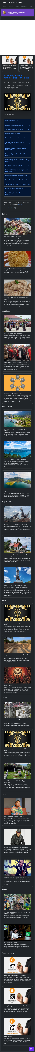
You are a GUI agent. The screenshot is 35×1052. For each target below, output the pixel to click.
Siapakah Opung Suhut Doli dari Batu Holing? (15, 143)
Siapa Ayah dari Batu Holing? (14, 129)
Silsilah (11, 6)
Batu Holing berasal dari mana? (15, 138)
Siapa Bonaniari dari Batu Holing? (15, 184)
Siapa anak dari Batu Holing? (14, 125)
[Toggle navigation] (33, 2)
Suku (31, 6)
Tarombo (3, 6)
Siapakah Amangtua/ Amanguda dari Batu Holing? (16, 170)
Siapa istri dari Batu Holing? (13, 165)
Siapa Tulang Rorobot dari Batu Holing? (14, 193)
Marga (17, 6)
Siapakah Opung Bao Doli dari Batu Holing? (16, 154)
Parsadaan (24, 6)
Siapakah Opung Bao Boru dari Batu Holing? (16, 160)
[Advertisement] (17, 37)
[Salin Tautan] (14, 208)
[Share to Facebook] (8, 208)
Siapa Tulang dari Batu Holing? (14, 188)
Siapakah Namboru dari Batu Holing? (16, 176)
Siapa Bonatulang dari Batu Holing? (16, 180)
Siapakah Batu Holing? (12, 121)
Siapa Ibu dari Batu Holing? (13, 134)
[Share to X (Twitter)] (11, 208)
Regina (20, 204)
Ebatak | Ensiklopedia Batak (11, 2)
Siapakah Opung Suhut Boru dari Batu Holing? (15, 148)
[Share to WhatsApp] (5, 208)
